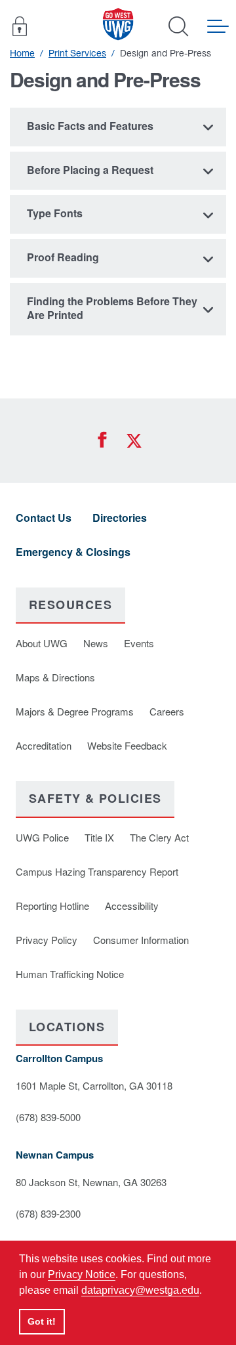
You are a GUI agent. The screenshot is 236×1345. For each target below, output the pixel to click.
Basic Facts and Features (90, 125)
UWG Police (42, 837)
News (95, 643)
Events (139, 643)
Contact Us (43, 517)
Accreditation (43, 745)
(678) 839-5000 (48, 1117)
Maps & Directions (55, 677)
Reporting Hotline (52, 905)
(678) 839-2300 (48, 1213)
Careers (166, 711)
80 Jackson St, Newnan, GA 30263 (91, 1182)
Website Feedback (127, 745)
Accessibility (132, 905)
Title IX (99, 837)
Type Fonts (55, 213)
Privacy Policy (46, 940)
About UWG (42, 643)
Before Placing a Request (90, 169)
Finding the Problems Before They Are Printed (112, 307)
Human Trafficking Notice (70, 974)
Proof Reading (63, 257)
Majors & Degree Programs (75, 711)
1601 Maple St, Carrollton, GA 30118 (94, 1085)
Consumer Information (141, 940)
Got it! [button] (42, 1321)
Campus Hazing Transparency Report (97, 871)
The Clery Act (159, 837)
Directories (119, 517)
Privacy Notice (81, 1274)
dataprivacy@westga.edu (140, 1290)
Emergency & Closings (73, 551)
